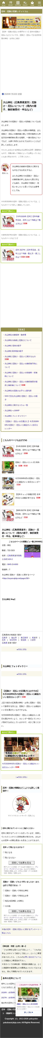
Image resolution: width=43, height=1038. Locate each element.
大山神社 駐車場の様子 (14, 351)
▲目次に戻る (21, 649)
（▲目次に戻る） (21, 777)
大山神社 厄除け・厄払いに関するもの (20, 356)
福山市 (14, 638)
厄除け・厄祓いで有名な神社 (16, 890)
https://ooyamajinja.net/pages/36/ (16, 578)
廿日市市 (13, 640)
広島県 (4, 643)
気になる (8, 852)
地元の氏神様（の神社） (15, 901)
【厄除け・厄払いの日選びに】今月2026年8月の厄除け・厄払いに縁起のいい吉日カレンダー (22, 425)
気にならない (10, 857)
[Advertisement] (21, 66)
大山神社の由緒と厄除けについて (18, 340)
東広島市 (24, 638)
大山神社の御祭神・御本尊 (15, 335)
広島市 (4, 638)
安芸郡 (23, 640)
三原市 (33, 640)
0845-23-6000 (12, 564)
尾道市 (34, 638)
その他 (7, 906)
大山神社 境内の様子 (13, 346)
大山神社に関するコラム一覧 (16, 405)
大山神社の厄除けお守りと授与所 (18, 391)
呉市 (3, 640)
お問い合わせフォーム (32, 957)
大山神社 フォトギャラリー (16, 416)
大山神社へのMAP (12, 410)
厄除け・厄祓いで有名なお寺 (16, 896)
